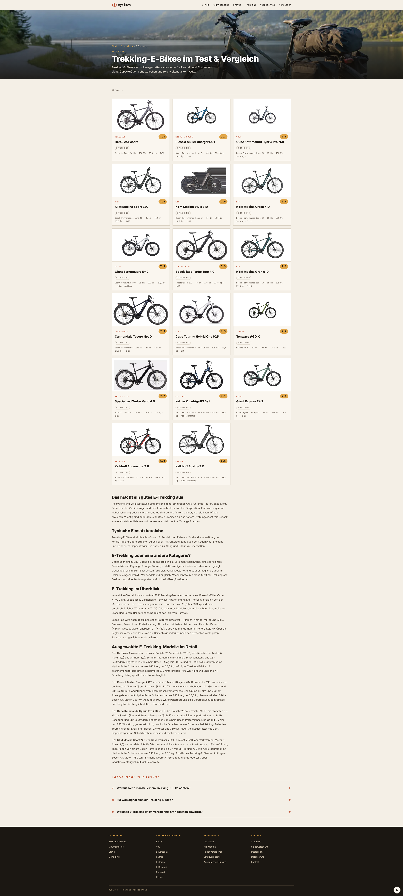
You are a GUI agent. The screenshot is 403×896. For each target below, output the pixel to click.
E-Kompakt (161, 851)
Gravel (237, 5)
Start (114, 46)
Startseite (256, 841)
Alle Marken (210, 846)
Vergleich (285, 5)
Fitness (159, 877)
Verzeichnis (267, 5)
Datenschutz (257, 856)
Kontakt (255, 862)
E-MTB (205, 5)
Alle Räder (209, 841)
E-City (159, 841)
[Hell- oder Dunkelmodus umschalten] (397, 890)
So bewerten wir (259, 846)
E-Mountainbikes (117, 841)
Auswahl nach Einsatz (215, 862)
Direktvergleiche (212, 856)
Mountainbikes (116, 846)
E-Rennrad (161, 867)
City (158, 846)
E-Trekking (114, 856)
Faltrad (159, 856)
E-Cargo (160, 862)
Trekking (250, 5)
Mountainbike (221, 5)
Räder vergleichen (213, 851)
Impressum (257, 851)
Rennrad (160, 872)
